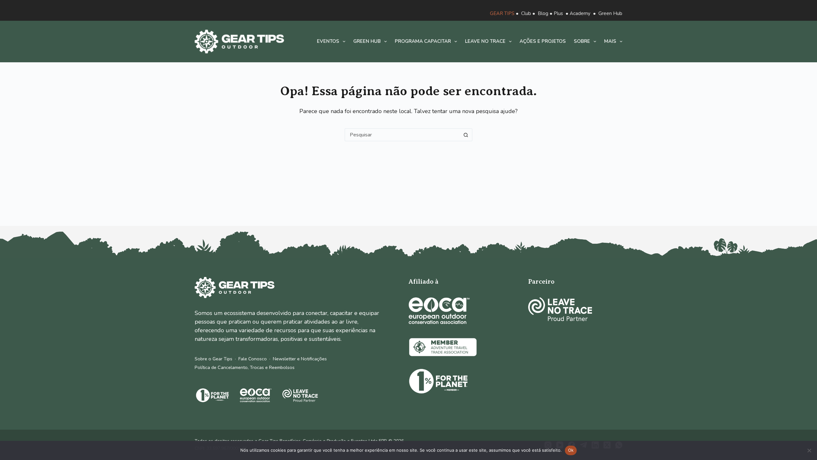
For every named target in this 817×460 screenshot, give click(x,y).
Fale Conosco (252, 359)
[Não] (809, 450)
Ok (571, 450)
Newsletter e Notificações (300, 359)
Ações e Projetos (543, 41)
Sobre (582, 41)
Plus (558, 13)
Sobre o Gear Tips (213, 359)
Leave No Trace (485, 41)
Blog (543, 13)
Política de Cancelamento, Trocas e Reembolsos (245, 367)
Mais (610, 41)
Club (526, 13)
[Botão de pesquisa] (466, 134)
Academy (580, 13)
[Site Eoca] (439, 310)
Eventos (328, 41)
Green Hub (610, 13)
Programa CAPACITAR (423, 41)
